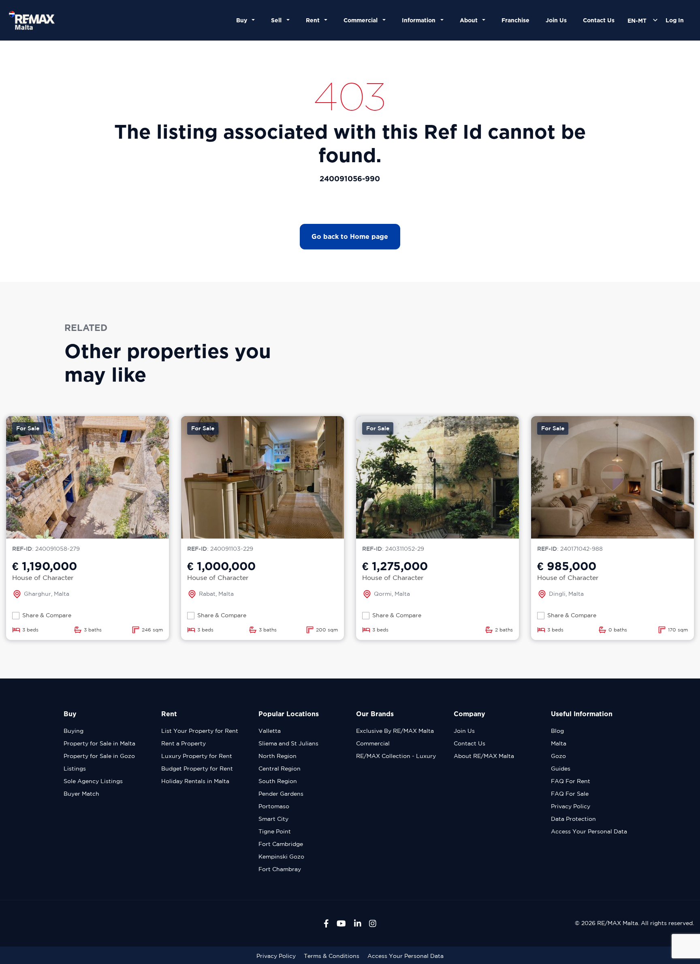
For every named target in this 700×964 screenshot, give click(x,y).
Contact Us (599, 20)
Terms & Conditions (331, 956)
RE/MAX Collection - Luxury (396, 756)
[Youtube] (341, 923)
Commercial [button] (362, 20)
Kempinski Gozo (281, 856)
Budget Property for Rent (197, 768)
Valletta (269, 731)
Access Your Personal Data (589, 831)
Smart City (273, 819)
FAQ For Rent (570, 781)
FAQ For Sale (570, 793)
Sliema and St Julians (288, 743)
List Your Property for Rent (199, 731)
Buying (73, 731)
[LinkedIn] (357, 923)
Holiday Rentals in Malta (195, 781)
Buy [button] (243, 20)
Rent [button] (314, 20)
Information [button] (420, 20)
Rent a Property (183, 743)
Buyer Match (81, 793)
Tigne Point (274, 831)
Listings (75, 768)
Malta (558, 743)
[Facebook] (326, 923)
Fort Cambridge (280, 844)
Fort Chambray (279, 869)
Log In (675, 20)
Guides (560, 768)
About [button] (470, 20)
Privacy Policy (570, 806)
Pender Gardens (280, 793)
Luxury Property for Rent (196, 756)
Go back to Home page (350, 236)
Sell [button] (278, 20)
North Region (277, 756)
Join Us (556, 20)
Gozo (558, 756)
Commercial (373, 743)
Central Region (279, 768)
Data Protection (573, 819)
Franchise (515, 20)
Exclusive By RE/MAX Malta (395, 731)
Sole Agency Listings (93, 781)
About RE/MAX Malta (484, 756)
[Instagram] (372, 923)
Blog (557, 731)
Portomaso (273, 806)
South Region (277, 781)
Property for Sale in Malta (99, 743)
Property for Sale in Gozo (99, 756)
